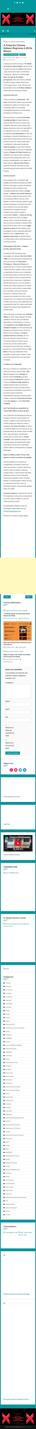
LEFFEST (8, 1121)
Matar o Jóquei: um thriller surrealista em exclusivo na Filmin (17, 655)
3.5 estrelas (9, 997)
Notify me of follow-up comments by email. (9, 731)
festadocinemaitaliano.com (12, 511)
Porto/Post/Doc (10, 1183)
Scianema (8, 1194)
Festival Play (9, 1097)
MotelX (8, 1159)
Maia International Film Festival (14, 1135)
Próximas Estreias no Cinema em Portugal (17, 1294)
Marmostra (9, 1138)
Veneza (8, 1211)
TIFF (7, 1201)
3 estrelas (8, 993)
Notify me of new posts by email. (9, 745)
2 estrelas (8, 986)
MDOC (7, 1142)
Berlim (7, 1021)
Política (8, 1176)
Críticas (8, 1059)
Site (6, 717)
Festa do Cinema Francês (13, 1087)
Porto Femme (10, 1180)
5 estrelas (8, 1007)
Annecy (8, 1010)
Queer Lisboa (9, 1187)
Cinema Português (11, 1048)
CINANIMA (9, 1038)
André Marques (24, 618)
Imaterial (8, 1107)
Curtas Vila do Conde (12, 1062)
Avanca (8, 1017)
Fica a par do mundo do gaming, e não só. (16, 1399)
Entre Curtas (9, 1073)
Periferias (8, 1173)
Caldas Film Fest (10, 1024)
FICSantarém (9, 1100)
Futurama (8, 1104)
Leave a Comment (10, 60)
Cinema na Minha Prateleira (14, 1045)
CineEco (8, 1042)
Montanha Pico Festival (12, 1156)
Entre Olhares (9, 1076)
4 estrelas (8, 1000)
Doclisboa (8, 1066)
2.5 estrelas (9, 990)
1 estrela (8, 983)
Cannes (8, 1031)
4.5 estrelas (9, 1003)
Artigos (8, 1014)
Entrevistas (9, 1080)
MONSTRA (9, 1152)
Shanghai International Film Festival (16, 1197)
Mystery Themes (27, 1427)
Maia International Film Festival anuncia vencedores (17, 643)
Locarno (8, 1131)
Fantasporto (9, 1083)
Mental (8, 1145)
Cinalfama (9, 1035)
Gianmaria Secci (22, 57)
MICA (7, 1149)
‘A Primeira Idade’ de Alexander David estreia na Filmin (17, 615)
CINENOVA (9, 1052)
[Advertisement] (18, 576)
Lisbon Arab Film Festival (13, 1125)
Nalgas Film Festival (11, 1163)
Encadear (8, 1069)
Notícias (22, 54)
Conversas (9, 1055)
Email (7, 709)
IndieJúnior (9, 1111)
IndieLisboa (9, 1114)
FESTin (8, 1093)
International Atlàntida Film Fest (15, 1118)
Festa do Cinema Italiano (11, 54)
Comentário (9, 683)
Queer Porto (9, 1190)
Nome (7, 701)
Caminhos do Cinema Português (15, 1028)
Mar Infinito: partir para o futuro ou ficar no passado (8, 597)
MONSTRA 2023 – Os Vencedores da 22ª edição (30, 597)
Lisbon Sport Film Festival (13, 1128)
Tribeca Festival (10, 1204)
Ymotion (8, 1214)
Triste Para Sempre (11, 1208)
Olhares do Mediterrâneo (13, 1169)
